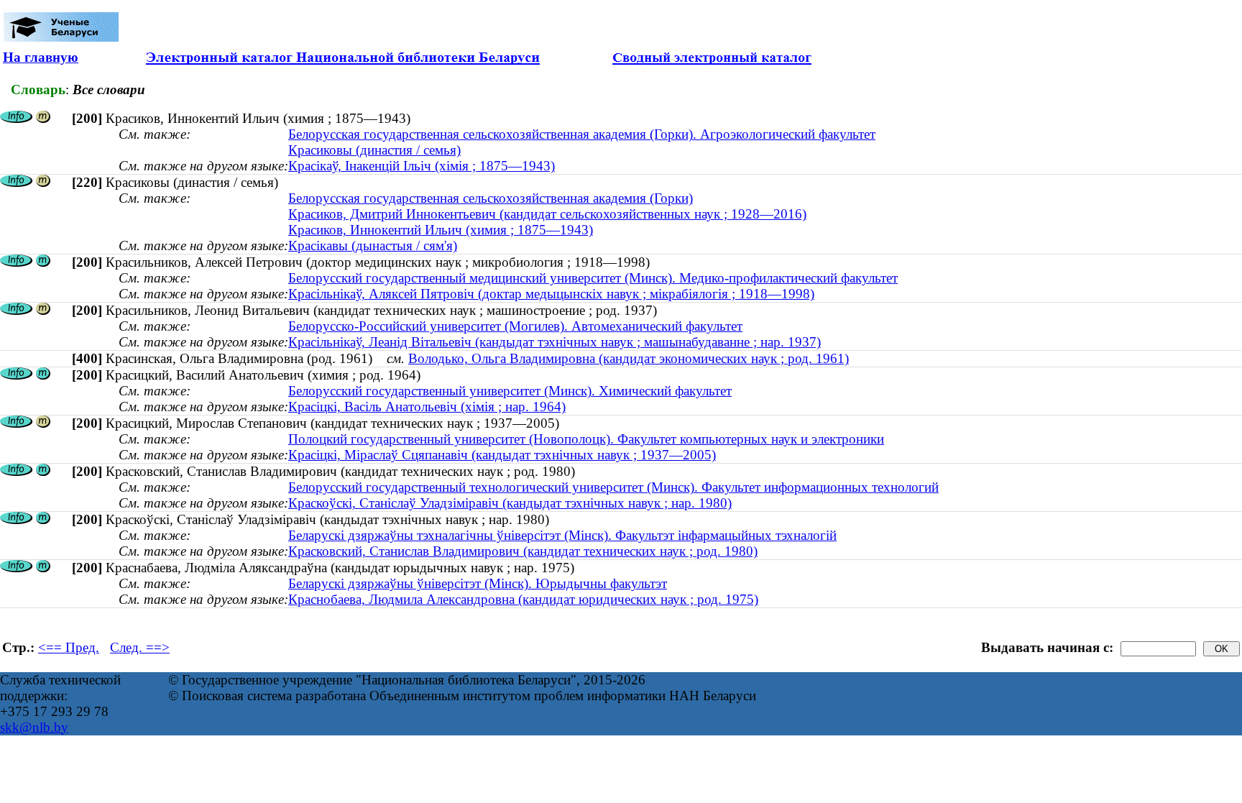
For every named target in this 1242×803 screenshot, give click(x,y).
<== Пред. (68, 647)
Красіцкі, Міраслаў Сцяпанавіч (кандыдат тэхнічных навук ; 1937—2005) (502, 454)
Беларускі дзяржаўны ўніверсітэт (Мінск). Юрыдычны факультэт (477, 583)
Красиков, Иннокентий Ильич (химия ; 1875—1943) (440, 229)
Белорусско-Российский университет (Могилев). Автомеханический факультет (515, 326)
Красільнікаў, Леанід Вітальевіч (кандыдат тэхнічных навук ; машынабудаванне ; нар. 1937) (554, 341)
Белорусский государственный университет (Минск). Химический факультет (510, 390)
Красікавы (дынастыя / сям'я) (372, 245)
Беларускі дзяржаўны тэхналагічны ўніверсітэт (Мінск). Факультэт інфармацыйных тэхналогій (562, 535)
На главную (40, 57)
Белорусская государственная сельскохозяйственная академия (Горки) (490, 198)
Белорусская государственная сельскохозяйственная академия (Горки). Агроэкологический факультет (581, 134)
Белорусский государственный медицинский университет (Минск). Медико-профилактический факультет (593, 277)
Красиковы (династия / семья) (374, 149)
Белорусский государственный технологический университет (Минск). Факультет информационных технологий (613, 487)
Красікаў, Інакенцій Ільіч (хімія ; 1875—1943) (421, 165)
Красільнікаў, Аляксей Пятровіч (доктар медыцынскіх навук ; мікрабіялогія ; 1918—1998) (551, 293)
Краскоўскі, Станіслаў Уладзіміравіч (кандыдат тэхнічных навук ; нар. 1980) (510, 502)
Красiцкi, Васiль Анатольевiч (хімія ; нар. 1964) (427, 406)
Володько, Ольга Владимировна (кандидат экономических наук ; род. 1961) (628, 358)
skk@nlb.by (34, 727)
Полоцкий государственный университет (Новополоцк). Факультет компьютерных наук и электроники (586, 438)
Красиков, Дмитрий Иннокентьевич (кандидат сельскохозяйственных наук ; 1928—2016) (547, 213)
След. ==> (140, 647)
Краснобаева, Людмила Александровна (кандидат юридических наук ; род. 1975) (523, 599)
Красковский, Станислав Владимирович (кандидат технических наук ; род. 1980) (523, 551)
